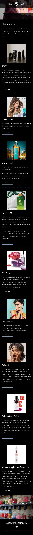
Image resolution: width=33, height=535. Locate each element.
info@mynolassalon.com (20, 523)
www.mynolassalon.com (10, 531)
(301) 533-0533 (9, 523)
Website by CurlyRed (24, 531)
